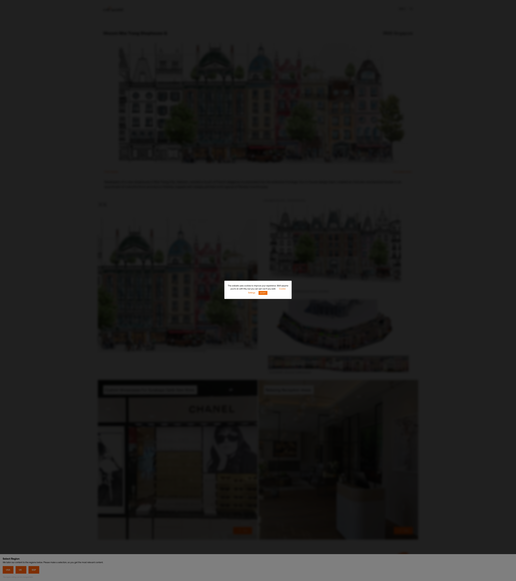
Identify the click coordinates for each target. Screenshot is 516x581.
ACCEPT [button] (263, 293)
